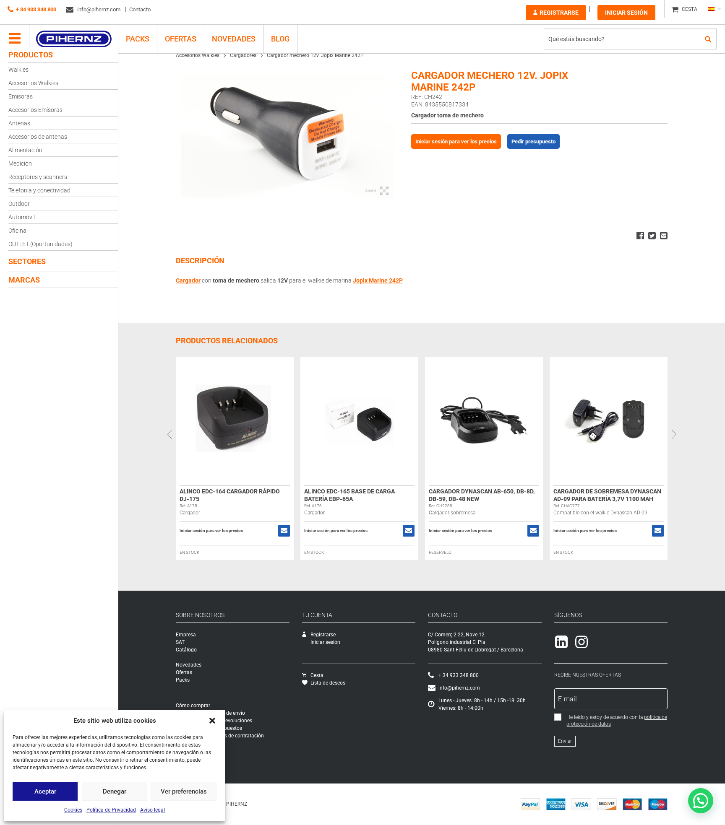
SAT (180, 642)
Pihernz (73, 39)
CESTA (689, 9)
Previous (169, 434)
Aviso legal (152, 810)
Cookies (73, 810)
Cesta (316, 675)
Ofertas (180, 38)
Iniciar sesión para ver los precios (456, 141)
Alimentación (25, 150)
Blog (280, 38)
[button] (212, 720)
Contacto (140, 9)
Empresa (186, 635)
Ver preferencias (184, 791)
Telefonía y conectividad (39, 190)
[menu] (14, 39)
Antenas (19, 123)
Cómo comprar (193, 705)
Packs (183, 680)
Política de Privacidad (111, 810)
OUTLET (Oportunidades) (40, 244)
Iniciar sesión (626, 12)
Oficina (17, 230)
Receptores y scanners (37, 177)
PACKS (137, 38)
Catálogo (186, 650)
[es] (714, 9)
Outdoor (19, 203)
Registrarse (559, 12)
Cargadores (243, 55)
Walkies (18, 69)
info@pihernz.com (98, 9)
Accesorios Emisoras (35, 109)
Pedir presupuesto (533, 141)
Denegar (114, 791)
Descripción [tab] (200, 260)
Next (674, 434)
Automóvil (21, 217)
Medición (20, 163)
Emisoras (20, 96)
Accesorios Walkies (33, 83)
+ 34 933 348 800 (36, 9)
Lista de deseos (327, 683)
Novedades (234, 38)
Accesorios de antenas (37, 136)
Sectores (27, 261)
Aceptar (45, 791)
